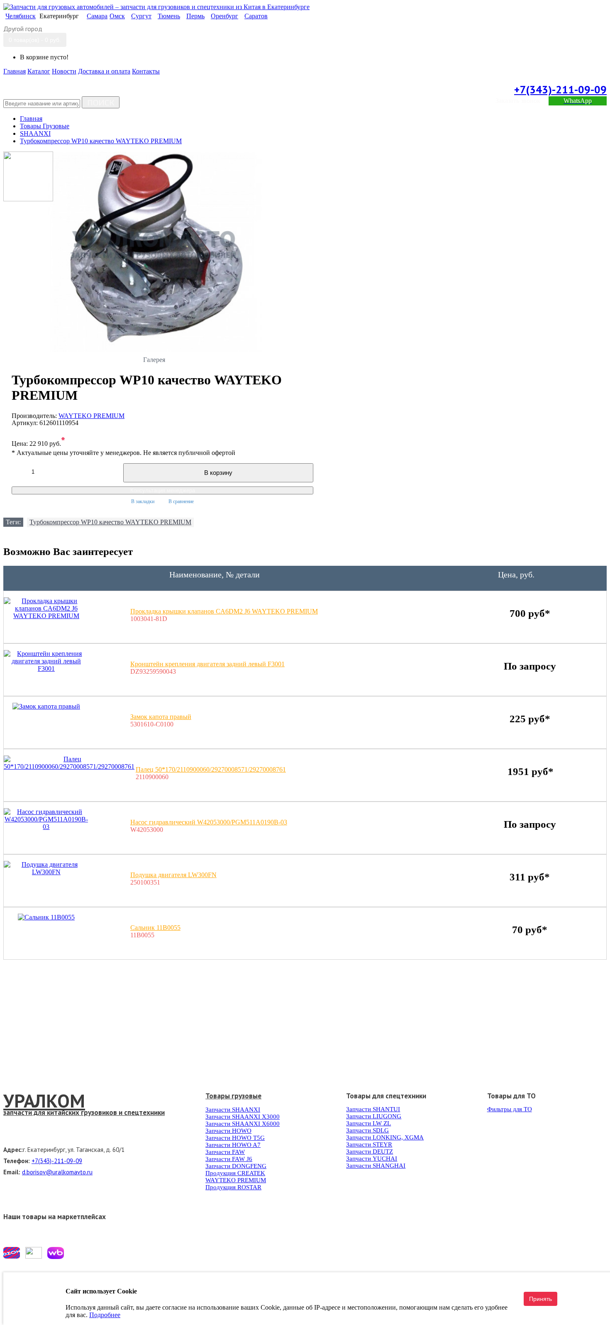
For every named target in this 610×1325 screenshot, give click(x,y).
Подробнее (104, 1314)
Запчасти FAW (225, 1152)
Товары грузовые (233, 1095)
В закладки (142, 501)
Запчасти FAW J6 (228, 1159)
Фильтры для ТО (509, 1109)
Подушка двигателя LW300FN (173, 874)
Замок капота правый (160, 716)
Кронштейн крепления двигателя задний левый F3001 (207, 663)
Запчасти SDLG (367, 1130)
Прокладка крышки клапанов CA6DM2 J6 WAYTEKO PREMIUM (224, 611)
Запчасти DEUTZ (369, 1151)
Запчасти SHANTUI (373, 1109)
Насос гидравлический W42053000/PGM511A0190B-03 (208, 822)
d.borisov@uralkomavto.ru (57, 1172)
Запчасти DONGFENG (235, 1166)
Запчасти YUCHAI (371, 1158)
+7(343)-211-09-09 (560, 89)
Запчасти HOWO (228, 1130)
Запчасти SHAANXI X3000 (242, 1116)
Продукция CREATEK (235, 1173)
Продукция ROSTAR (233, 1187)
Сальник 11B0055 (155, 927)
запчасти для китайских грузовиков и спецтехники (84, 1112)
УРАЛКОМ (44, 1100)
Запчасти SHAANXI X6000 (242, 1123)
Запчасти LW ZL (368, 1123)
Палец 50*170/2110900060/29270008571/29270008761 (211, 769)
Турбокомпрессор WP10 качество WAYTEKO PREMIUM (110, 522)
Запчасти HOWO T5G (235, 1137)
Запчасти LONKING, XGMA (385, 1137)
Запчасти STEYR (369, 1144)
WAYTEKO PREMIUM (91, 415)
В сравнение (181, 501)
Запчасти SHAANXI (232, 1109)
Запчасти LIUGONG (373, 1116)
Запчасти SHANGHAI (375, 1165)
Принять (540, 1299)
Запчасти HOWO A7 (233, 1145)
